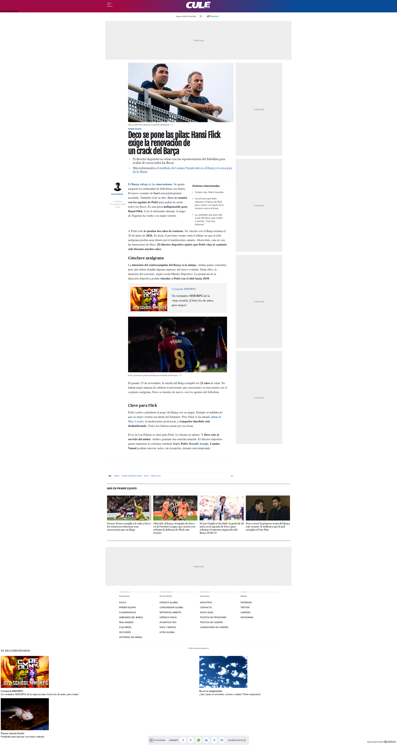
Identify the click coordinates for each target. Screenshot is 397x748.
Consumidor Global (171, 607)
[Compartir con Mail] (222, 740)
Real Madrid (126, 622)
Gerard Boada (117, 194)
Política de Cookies (211, 622)
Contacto (206, 607)
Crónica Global (169, 602)
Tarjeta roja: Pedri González (209, 192)
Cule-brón (125, 627)
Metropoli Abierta (170, 612)
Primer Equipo (127, 607)
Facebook (246, 602)
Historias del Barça (130, 637)
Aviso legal (206, 612)
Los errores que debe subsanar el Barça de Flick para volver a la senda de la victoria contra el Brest (209, 203)
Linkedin (245, 612)
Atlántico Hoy (168, 622)
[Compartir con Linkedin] (207, 740)
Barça (116, 476)
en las (160, 184)
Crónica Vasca (168, 617)
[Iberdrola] (212, 16)
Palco (122, 602)
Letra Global (167, 632)
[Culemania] (198, 4)
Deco (146, 476)
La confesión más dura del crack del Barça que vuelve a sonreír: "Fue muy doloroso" (209, 219)
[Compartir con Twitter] (191, 740)
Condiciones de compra (214, 627)
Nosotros (206, 602)
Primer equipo (135, 129)
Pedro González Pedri (132, 476)
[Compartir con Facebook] (184, 740)
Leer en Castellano (9, 11)
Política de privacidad (213, 617)
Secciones (125, 632)
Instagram (247, 617)
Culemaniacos (127, 612)
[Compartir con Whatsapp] (199, 740)
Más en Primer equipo (122, 488)
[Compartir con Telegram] (215, 740)
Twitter (245, 607)
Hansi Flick (156, 476)
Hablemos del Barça (131, 617)
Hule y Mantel (168, 627)
